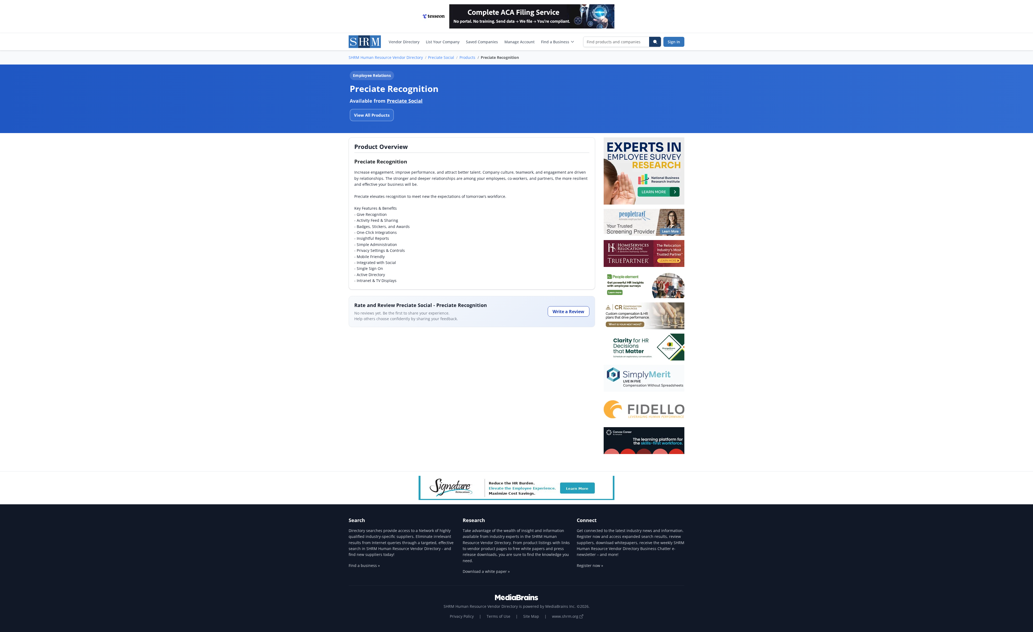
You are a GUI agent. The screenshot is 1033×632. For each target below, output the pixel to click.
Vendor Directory (404, 41)
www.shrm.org (565, 616)
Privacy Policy (462, 616)
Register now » (590, 565)
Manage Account (519, 41)
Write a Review (568, 312)
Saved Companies (482, 41)
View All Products (372, 115)
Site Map (531, 616)
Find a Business (555, 41)
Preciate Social (441, 57)
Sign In (674, 41)
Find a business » (364, 565)
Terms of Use (498, 616)
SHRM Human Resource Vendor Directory (386, 57)
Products (467, 57)
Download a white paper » (486, 571)
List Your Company (442, 41)
